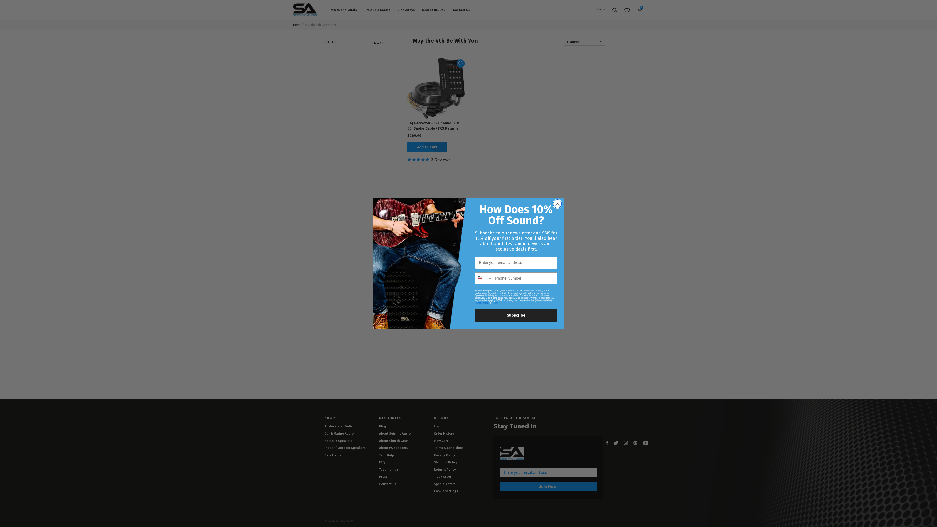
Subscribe (516, 315)
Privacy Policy (482, 303)
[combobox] (484, 278)
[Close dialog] (557, 204)
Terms (495, 303)
